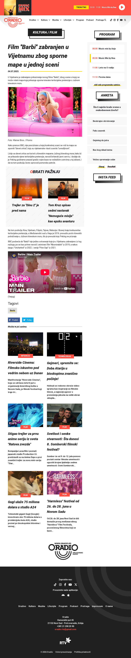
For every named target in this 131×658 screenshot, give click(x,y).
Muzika (55, 20)
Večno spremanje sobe (104, 159)
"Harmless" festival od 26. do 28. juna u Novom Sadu (63, 506)
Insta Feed (107, 177)
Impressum (97, 606)
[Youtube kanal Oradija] (121, 20)
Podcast (90, 20)
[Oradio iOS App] (68, 595)
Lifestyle (67, 20)
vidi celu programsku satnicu (107, 85)
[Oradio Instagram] (114, 20)
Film (27, 198)
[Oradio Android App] (63, 595)
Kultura (44, 20)
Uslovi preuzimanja (63, 652)
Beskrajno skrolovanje (104, 121)
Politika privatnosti (82, 652)
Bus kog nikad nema (102, 150)
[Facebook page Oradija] (117, 20)
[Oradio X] (125, 20)
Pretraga (100, 20)
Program (80, 20)
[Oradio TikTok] (111, 20)
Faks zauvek (99, 131)
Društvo (32, 20)
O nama (109, 606)
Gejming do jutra (101, 140)
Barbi (12, 310)
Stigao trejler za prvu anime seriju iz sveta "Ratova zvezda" (23, 439)
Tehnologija (64, 356)
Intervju (25, 356)
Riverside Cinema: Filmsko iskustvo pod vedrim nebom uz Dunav (25, 368)
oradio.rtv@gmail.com (65, 629)
